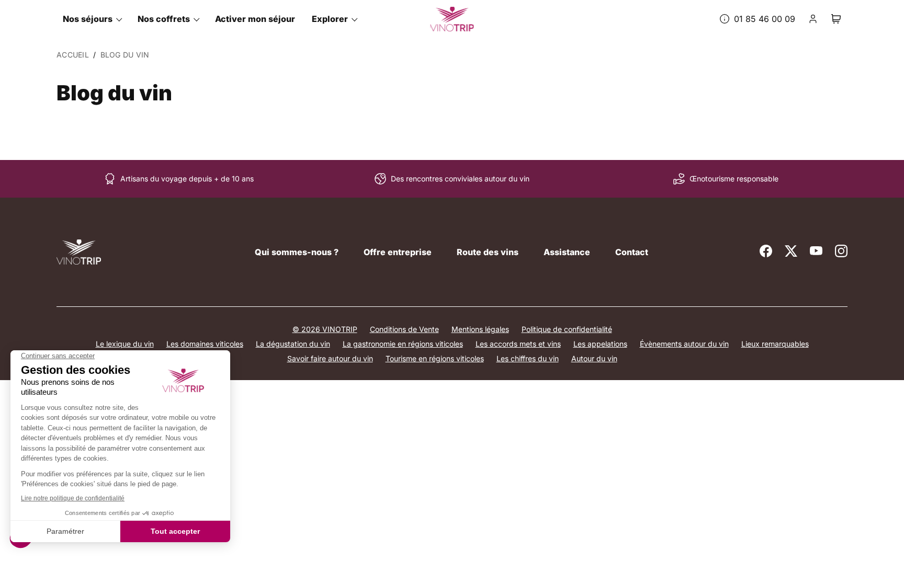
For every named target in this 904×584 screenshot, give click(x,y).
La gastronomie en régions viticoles (403, 343)
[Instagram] (841, 251)
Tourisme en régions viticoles (435, 358)
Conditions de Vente (404, 329)
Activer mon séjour (255, 19)
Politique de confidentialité (567, 329)
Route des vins (487, 252)
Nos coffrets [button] (164, 19)
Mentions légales (480, 329)
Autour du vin (594, 358)
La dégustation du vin (293, 343)
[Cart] (836, 19)
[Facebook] (766, 251)
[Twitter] (791, 251)
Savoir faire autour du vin (330, 358)
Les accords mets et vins (518, 343)
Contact (631, 252)
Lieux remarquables (775, 343)
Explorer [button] (330, 19)
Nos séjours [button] (87, 19)
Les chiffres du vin (527, 358)
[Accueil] (78, 252)
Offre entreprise (398, 252)
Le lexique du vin (125, 343)
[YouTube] (816, 251)
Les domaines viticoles (204, 343)
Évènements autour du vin (684, 343)
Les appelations (600, 343)
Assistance (567, 252)
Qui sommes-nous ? (296, 252)
